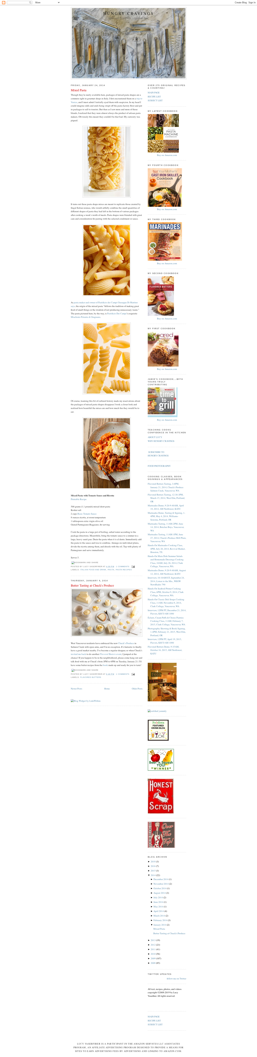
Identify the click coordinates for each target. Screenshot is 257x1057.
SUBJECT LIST (155, 100)
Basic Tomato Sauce (87, 513)
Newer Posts (76, 688)
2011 (153, 949)
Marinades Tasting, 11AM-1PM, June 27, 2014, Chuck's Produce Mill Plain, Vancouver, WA (167, 538)
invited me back (78, 654)
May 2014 (159, 906)
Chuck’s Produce (126, 643)
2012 (153, 944)
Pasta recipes (124, 570)
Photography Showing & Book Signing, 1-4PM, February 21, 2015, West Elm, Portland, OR (167, 632)
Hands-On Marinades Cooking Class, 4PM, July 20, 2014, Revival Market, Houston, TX (166, 549)
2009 (153, 958)
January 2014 (160, 924)
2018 (153, 861)
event (111, 654)
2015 (153, 870)
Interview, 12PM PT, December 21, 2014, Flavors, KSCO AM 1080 (167, 612)
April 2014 (159, 911)
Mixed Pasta (78, 90)
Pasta (111, 570)
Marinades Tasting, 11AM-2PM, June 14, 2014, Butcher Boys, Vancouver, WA (166, 527)
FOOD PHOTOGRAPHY (159, 465)
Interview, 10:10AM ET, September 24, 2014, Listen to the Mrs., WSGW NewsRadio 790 (166, 581)
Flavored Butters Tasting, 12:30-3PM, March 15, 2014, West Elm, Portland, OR (166, 498)
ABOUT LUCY (155, 437)
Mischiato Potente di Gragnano (85, 317)
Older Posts (137, 688)
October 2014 (160, 888)
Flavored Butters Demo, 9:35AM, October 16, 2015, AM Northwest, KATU (165, 650)
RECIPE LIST (154, 96)
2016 (153, 866)
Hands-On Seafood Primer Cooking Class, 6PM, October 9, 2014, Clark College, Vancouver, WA (166, 592)
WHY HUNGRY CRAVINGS (161, 441)
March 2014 (160, 915)
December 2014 (161, 879)
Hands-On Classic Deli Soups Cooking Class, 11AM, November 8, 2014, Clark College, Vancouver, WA (166, 603)
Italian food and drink (93, 570)
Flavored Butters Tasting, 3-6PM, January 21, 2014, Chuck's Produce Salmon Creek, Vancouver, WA (165, 487)
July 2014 (158, 897)
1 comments (122, 566)
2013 (153, 940)
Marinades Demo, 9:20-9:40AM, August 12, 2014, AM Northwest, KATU (167, 572)
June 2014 (159, 902)
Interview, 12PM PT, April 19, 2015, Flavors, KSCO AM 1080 (165, 641)
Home (107, 688)
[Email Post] (132, 566)
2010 (153, 953)
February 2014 (161, 920)
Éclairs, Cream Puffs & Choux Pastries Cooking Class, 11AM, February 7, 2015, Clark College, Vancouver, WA (166, 621)
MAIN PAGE (154, 92)
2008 (153, 962)
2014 (153, 875)
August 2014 (160, 892)
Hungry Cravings (128, 13)
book (105, 665)
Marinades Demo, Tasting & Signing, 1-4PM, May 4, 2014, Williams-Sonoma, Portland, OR (166, 516)
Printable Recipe (79, 499)
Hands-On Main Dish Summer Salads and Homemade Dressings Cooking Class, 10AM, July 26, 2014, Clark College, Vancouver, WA (166, 561)
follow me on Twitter (176, 978)
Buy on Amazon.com (167, 155)
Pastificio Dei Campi (117, 313)
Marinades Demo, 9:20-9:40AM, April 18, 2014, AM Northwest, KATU (166, 507)
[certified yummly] (157, 711)
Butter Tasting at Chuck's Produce (92, 585)
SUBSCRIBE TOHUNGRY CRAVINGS (158, 453)
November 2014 (161, 883)
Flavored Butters (90, 677)
